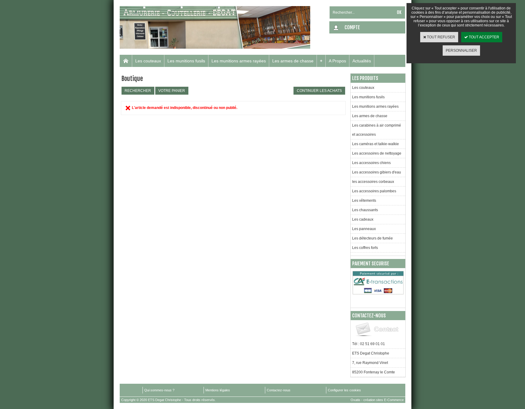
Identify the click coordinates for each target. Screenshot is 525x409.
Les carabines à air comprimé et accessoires (376, 130)
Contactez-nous (278, 390)
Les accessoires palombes (374, 191)
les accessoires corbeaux (373, 182)
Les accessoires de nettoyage (376, 153)
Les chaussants (365, 210)
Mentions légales (217, 390)
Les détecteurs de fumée (372, 238)
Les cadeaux (362, 219)
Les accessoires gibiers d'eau (376, 172)
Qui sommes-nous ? (159, 390)
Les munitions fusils (186, 60)
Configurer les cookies (344, 390)
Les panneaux (364, 229)
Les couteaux (148, 60)
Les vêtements (364, 200)
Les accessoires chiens (371, 163)
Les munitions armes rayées (238, 60)
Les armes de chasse (293, 60)
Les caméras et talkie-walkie (375, 144)
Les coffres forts (365, 248)
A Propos (337, 60)
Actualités (361, 60)
